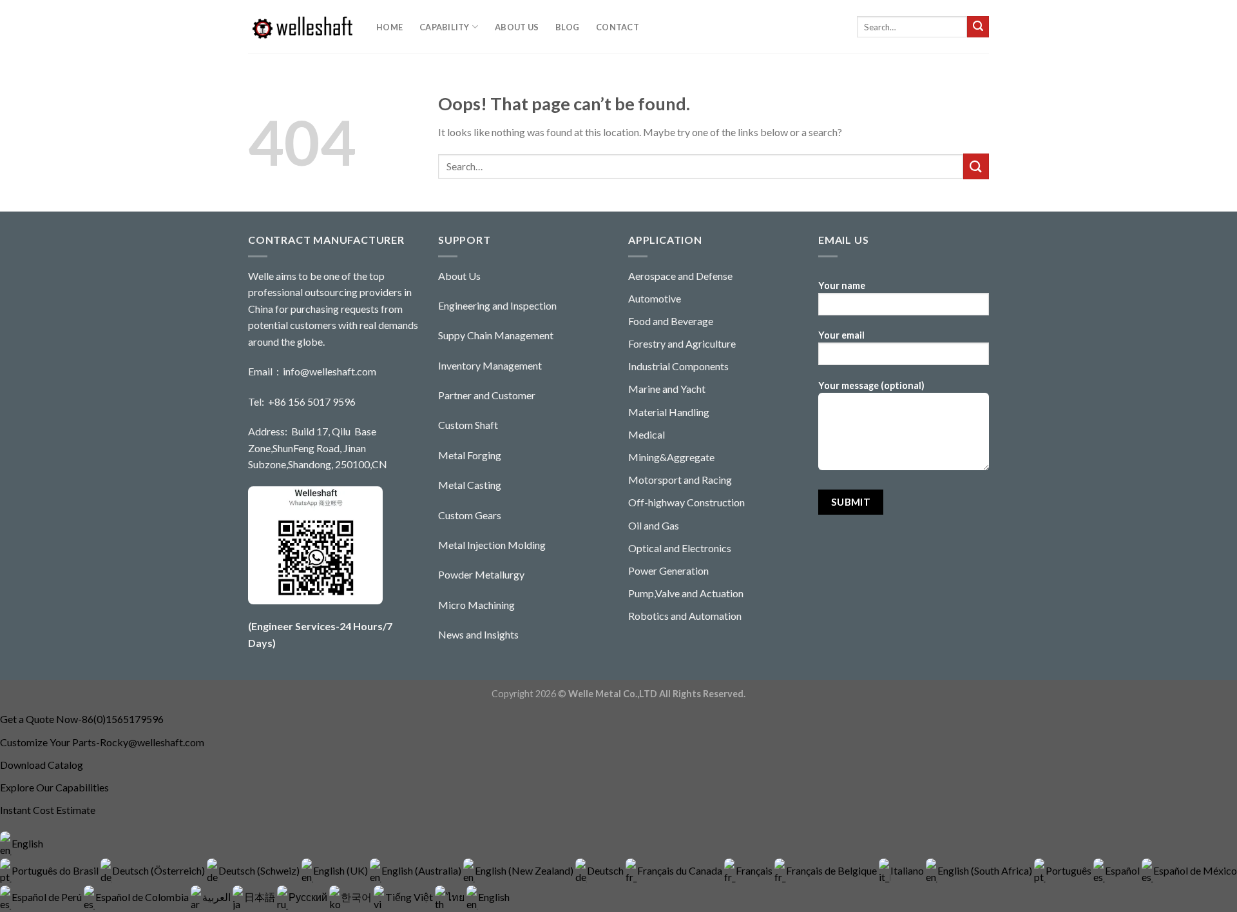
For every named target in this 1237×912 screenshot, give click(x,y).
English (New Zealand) (525, 870)
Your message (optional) (871, 385)
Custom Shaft (468, 425)
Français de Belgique (832, 870)
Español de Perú (48, 897)
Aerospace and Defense (680, 276)
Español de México (1195, 870)
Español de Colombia (143, 897)
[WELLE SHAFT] (302, 26)
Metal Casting (469, 485)
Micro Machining (476, 605)
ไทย (456, 897)
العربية (217, 897)
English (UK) (341, 870)
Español (1123, 870)
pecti (534, 305)
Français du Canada (680, 870)
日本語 (260, 897)
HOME (389, 27)
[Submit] (978, 27)
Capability (444, 27)
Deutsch (606, 870)
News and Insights (478, 634)
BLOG (567, 27)
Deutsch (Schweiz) (260, 870)
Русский (309, 897)
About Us (517, 27)
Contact (618, 27)
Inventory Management (490, 365)
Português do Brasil (56, 870)
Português (1069, 870)
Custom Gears (469, 515)
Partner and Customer (486, 395)
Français (755, 870)
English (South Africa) (985, 870)
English (27, 843)
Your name (841, 285)
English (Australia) (422, 870)
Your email (841, 335)
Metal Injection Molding (492, 545)
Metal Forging (469, 455)
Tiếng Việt (410, 897)
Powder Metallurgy (481, 574)
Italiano (908, 870)
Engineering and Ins (480, 305)
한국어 (357, 897)
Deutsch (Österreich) (159, 870)
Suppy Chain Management (495, 335)
